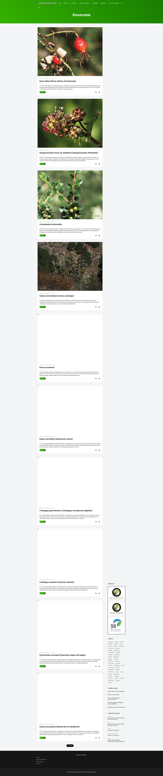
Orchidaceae (117, 669)
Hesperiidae (117, 661)
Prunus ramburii (46, 367)
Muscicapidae (111, 667)
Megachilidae (116, 665)
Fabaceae (110, 659)
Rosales (53, 78)
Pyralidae (110, 674)
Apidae (120, 644)
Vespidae (110, 682)
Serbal (109, 716)
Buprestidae (117, 648)
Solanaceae (110, 678)
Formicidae (116, 659)
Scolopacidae (116, 676)
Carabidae (110, 650)
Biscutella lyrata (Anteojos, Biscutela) (116, 707)
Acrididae (116, 642)
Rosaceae (110, 676)
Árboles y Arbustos (84, 3)
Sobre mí (38, 757)
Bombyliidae (121, 646)
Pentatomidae (111, 672)
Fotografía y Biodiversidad (41, 759)
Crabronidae (118, 652)
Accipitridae (110, 642)
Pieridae (117, 672)
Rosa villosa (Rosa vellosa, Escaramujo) (57, 81)
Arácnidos (74, 3)
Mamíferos (103, 3)
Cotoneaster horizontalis (50, 224)
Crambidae (110, 654)
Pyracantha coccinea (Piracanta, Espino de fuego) (62, 655)
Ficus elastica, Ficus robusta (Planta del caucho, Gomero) (116, 718)
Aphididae (110, 644)
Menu (39, 7)
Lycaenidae (110, 665)
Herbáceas (95, 3)
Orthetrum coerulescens (113, 730)
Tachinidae (122, 678)
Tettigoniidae (118, 680)
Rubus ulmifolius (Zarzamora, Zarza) (56, 439)
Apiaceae (116, 644)
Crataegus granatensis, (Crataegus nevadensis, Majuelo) (65, 511)
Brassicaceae (110, 648)
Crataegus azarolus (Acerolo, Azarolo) (56, 582)
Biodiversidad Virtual (40, 761)
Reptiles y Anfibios (114, 3)
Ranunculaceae (116, 674)
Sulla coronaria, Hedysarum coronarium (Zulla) (114, 698)
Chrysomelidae (111, 652)
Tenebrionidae (111, 680)
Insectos (66, 3)
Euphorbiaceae (116, 657)
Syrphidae (116, 678)
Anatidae (122, 642)
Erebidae (110, 657)
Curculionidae (116, 654)
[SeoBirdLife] (116, 625)
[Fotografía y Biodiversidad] (116, 593)
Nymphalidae (110, 669)
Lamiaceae (118, 663)
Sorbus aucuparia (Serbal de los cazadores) (59, 727)
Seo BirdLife (38, 763)
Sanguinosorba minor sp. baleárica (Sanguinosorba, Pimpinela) (68, 153)
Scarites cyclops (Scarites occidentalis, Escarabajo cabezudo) (116, 740)
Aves (60, 3)
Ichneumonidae (111, 663)
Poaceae (122, 672)
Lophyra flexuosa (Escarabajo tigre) (116, 691)
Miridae (122, 665)
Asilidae (109, 646)
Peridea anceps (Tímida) (113, 694)
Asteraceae (115, 646)
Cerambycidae (116, 650)
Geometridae (110, 661)
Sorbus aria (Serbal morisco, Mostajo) (56, 296)
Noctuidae (117, 667)
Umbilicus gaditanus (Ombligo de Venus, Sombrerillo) (115, 703)
